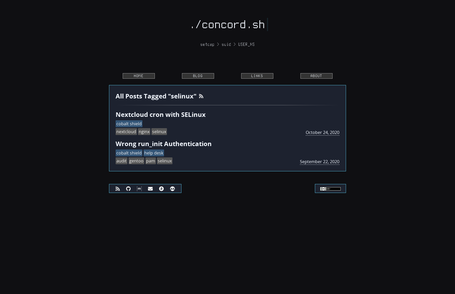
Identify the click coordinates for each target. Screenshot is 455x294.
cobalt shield (129, 124)
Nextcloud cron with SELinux (161, 114)
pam (150, 161)
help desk (153, 153)
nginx (144, 131)
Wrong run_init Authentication (164, 143)
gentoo (136, 161)
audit (121, 161)
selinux (159, 131)
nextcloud (126, 131)
